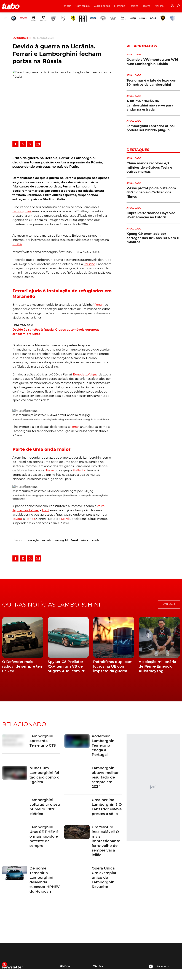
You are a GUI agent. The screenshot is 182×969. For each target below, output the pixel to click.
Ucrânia (95, 540)
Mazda (65, 519)
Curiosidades (102, 5)
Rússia (17, 244)
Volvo (101, 506)
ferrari (74, 540)
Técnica (133, 5)
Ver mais (169, 604)
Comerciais (83, 5)
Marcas (159, 5)
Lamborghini (21, 38)
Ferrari (74, 427)
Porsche (89, 264)
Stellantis (79, 470)
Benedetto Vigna (85, 374)
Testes (146, 5)
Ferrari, (99, 304)
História (66, 5)
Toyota (17, 519)
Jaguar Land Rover (25, 510)
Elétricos (119, 5)
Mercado (46, 540)
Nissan (49, 470)
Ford (45, 510)
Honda (30, 519)
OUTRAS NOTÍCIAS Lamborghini (51, 604)
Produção (33, 540)
